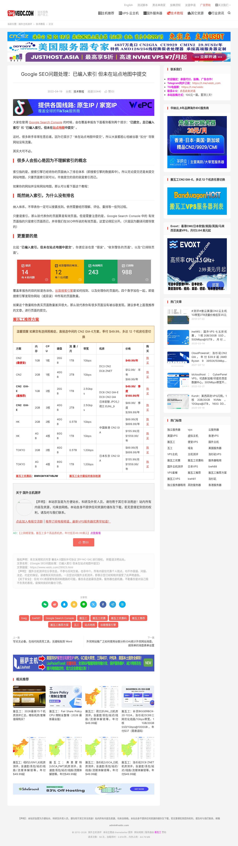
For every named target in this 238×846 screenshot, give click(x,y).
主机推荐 (106, 13)
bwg (24, 618)
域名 (190, 448)
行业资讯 (216, 13)
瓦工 (76, 624)
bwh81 (36, 618)
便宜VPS (193, 441)
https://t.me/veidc (192, 86)
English (128, 5)
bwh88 (212, 466)
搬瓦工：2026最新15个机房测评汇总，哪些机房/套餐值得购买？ (29, 715)
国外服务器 (152, 13)
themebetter (121, 832)
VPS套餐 (172, 472)
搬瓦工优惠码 (24, 475)
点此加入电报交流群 (29, 521)
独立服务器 (173, 429)
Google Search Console (45, 122)
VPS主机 (172, 454)
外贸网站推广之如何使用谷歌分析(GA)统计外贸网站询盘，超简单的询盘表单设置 (120, 643)
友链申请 (190, 5)
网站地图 (138, 832)
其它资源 (196, 13)
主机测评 (193, 454)
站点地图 (59, 127)
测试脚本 (142, 5)
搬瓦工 (83, 618)
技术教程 (175, 13)
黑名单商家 (158, 5)
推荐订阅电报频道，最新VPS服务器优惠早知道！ (78, 521)
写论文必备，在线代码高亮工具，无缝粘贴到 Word (42, 641)
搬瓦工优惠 (99, 618)
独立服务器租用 (176, 484)
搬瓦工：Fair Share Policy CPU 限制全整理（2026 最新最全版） (65, 715)
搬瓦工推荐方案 (26, 319)
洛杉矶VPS (214, 454)
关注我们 (221, 5)
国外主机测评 (20, 13)
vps (190, 429)
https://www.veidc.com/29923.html (51, 567)
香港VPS (213, 435)
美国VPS (172, 435)
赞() (109, 91)
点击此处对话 (187, 90)
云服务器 (213, 429)
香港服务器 (214, 484)
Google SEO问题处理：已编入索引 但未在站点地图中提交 (84, 74)
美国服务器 (214, 448)
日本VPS (193, 466)
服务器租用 (214, 460)
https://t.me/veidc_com (206, 83)
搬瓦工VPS (173, 478)
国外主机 (213, 441)
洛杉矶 (212, 478)
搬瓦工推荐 (138, 618)
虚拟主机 (193, 435)
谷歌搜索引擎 (64, 290)
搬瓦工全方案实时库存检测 (85, 475)
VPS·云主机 (129, 13)
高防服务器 (194, 484)
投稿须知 (175, 5)
